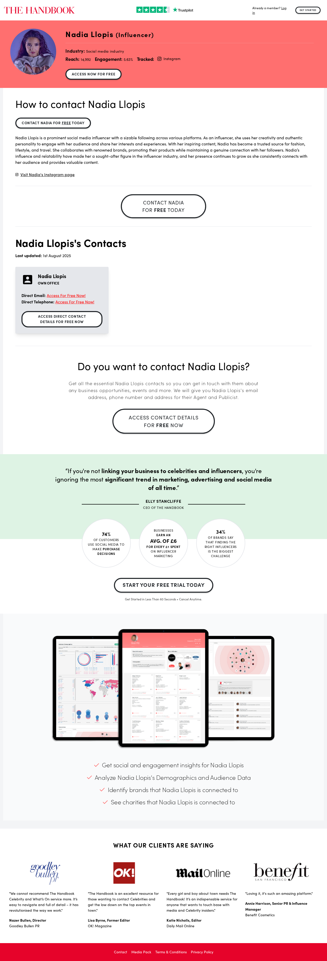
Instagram (172, 58)
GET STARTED (308, 10)
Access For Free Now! (66, 295)
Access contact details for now (163, 421)
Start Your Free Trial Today (164, 584)
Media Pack (141, 951)
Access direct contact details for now (62, 319)
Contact (120, 951)
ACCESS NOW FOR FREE (93, 73)
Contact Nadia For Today (53, 122)
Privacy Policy (202, 951)
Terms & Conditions (171, 951)
